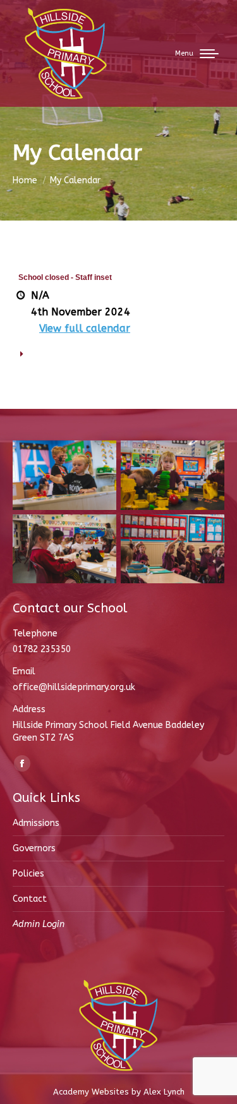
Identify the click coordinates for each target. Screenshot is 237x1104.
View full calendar (84, 328)
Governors (34, 848)
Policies (28, 873)
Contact (30, 899)
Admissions (36, 823)
